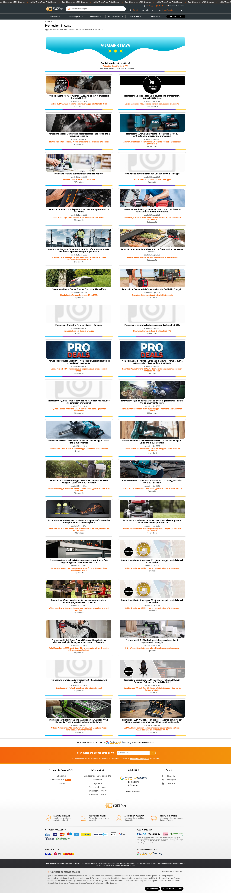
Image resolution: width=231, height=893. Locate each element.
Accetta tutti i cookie (172, 889)
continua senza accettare (172, 872)
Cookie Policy (53, 883)
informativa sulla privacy (139, 759)
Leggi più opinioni (133, 791)
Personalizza (152, 889)
